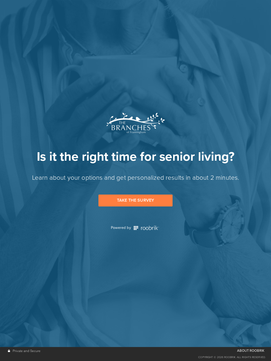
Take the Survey (135, 200)
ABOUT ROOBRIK (250, 351)
